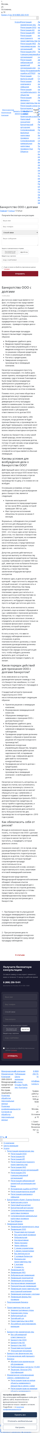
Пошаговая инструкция (24, 1232)
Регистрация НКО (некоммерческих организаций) (28, 46)
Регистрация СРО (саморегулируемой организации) (29, 54)
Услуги (6, 1148)
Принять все (20, 1415)
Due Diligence (16, 1221)
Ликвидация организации (22, 1280)
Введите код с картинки (9, 256)
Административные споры (22, 1310)
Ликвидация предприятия (22, 1278)
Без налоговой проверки (25, 1234)
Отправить (20, 274)
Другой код (24, 252)
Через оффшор (20, 1245)
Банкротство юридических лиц (20, 1332)
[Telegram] (6, 1137)
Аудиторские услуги (29, 116)
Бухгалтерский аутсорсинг (22, 1207)
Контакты (23, 1087)
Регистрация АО (27, 30)
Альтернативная (21, 1240)
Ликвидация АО (17, 1270)
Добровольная (20, 1237)
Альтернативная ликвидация (23, 1283)
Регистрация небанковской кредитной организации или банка (28, 65)
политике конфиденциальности (13, 1408)
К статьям (20, 955)
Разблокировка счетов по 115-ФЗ (25, 1367)
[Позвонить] (3, 1137)
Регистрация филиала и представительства (28, 100)
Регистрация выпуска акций (23, 1191)
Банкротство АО (18, 1342)
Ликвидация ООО (18, 1229)
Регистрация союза (28, 105)
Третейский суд (17, 1318)
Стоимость (19, 1267)
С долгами (18, 1264)
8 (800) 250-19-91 (22, 15)
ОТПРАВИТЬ (13, 1056)
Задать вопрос (26, 112)
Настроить (20, 1427)
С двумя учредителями (24, 1251)
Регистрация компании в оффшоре (26, 84)
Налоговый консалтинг (21, 1205)
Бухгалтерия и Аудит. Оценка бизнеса (23, 1199)
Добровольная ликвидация (22, 1275)
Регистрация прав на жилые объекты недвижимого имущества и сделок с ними (23, 1383)
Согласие (7, 269)
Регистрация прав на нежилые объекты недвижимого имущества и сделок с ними (24, 1391)
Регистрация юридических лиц (20, 1151)
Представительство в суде (18, 1307)
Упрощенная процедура (21, 1350)
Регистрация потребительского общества (28, 92)
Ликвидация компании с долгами (25, 1294)
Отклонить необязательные (20, 1421)
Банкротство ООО (19, 1340)
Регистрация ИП (27, 33)
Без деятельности (22, 1253)
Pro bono (19, 1082)
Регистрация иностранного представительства (28, 38)
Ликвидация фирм (15, 1224)
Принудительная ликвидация (23, 1286)
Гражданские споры (19, 1313)
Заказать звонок (16, 112)
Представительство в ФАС (22, 1321)
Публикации (20, 1074)
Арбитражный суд (18, 1315)
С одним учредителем (23, 1248)
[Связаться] (1, 1137)
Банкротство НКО (18, 1345)
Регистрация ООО (28, 27)
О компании (20, 1071)
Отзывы (18, 1084)
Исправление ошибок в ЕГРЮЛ (24, 1189)
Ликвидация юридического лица (25, 1226)
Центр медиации (11, 1145)
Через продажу (20, 1243)
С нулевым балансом (23, 1256)
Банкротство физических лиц (20, 1353)
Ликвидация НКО (18, 1272)
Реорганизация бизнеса (17, 1302)
